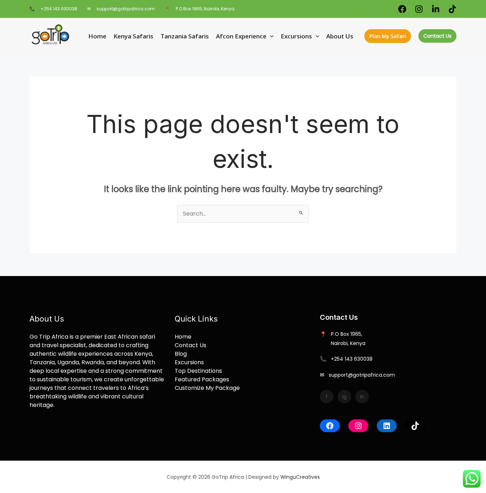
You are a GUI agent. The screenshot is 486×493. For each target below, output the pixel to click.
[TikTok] (415, 425)
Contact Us (437, 35)
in (362, 396)
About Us (339, 36)
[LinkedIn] (387, 425)
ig (344, 396)
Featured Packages (202, 379)
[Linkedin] (436, 9)
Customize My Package (207, 388)
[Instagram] (419, 9)
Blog (181, 354)
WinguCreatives (300, 477)
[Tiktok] (452, 9)
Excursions (296, 36)
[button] (270, 36)
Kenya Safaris (133, 36)
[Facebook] (402, 9)
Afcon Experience (241, 36)
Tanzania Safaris (184, 36)
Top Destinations (198, 371)
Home (97, 36)
